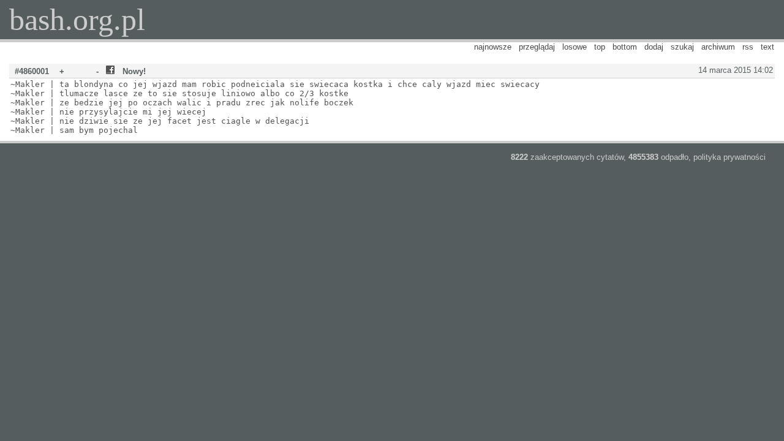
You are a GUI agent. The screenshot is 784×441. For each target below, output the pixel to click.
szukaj (682, 46)
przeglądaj (537, 46)
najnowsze (492, 46)
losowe (574, 46)
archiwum (718, 46)
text (767, 46)
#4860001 (32, 71)
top (599, 46)
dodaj (653, 46)
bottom (624, 46)
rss (747, 46)
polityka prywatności (729, 157)
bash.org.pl (77, 19)
